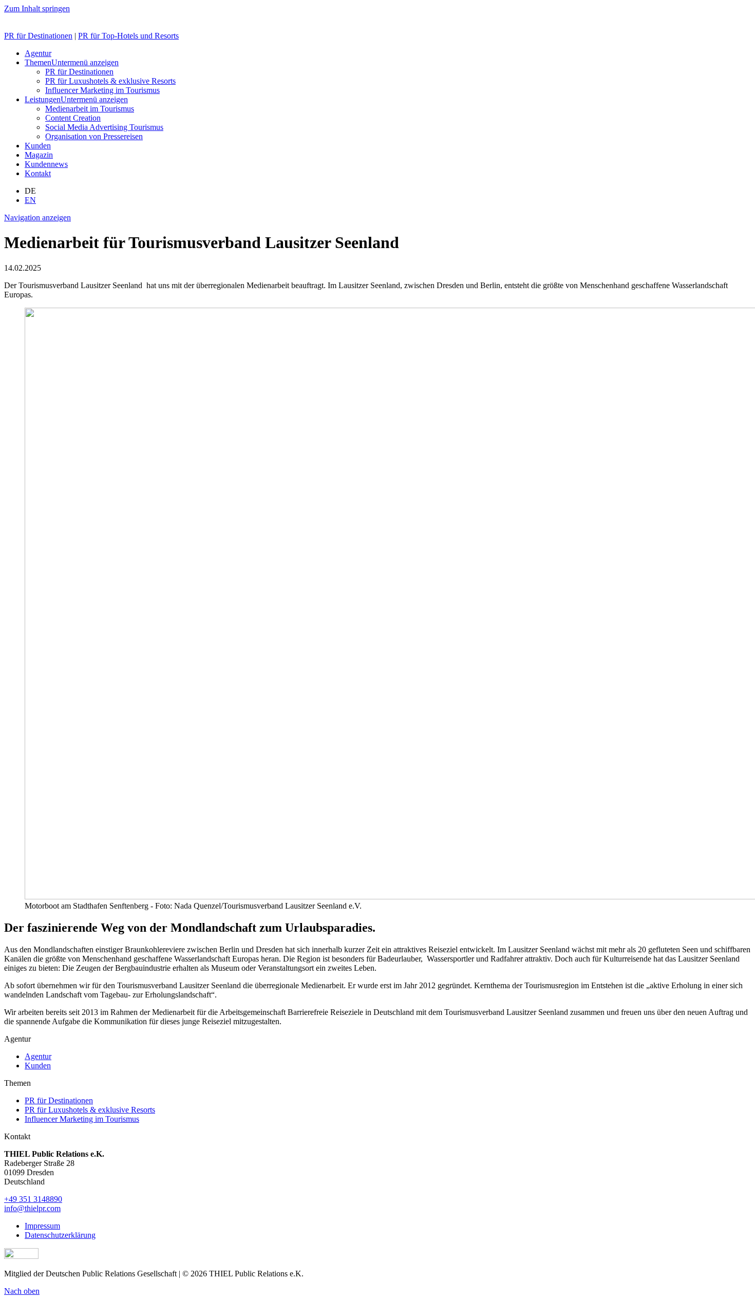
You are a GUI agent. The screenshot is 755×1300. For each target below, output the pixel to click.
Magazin (39, 154)
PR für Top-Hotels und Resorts (128, 35)
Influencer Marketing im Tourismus (102, 90)
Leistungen (43, 99)
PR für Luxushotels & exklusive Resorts (110, 81)
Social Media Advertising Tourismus (104, 127)
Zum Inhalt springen (37, 8)
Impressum (42, 1225)
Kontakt (38, 173)
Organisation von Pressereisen (94, 136)
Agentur (38, 53)
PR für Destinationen (38, 35)
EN (30, 200)
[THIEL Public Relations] (44, 18)
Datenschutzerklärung (60, 1235)
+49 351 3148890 (33, 1199)
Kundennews (46, 164)
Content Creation (73, 118)
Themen (38, 62)
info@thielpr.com (32, 1208)
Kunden (38, 145)
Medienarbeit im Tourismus (89, 108)
